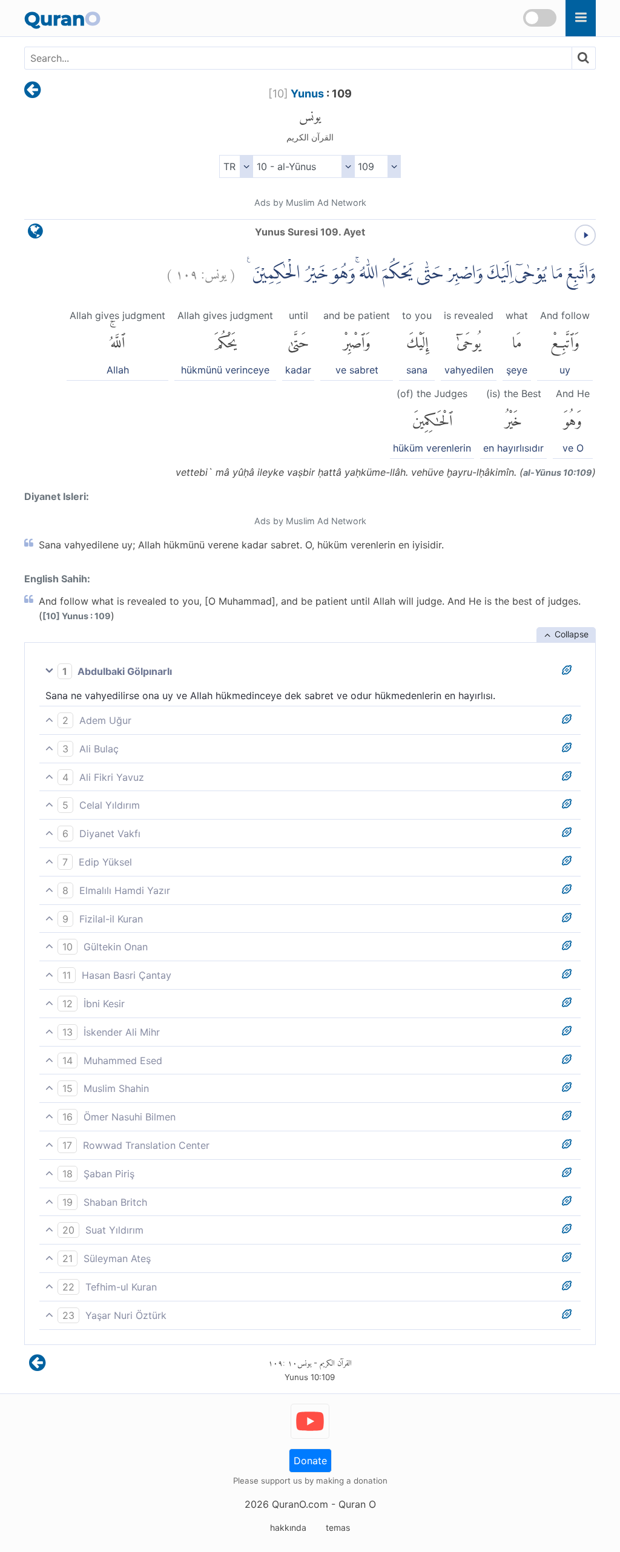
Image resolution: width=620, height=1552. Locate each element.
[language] (35, 234)
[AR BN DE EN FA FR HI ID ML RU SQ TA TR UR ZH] (235, 166)
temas (338, 1527)
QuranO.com (300, 1504)
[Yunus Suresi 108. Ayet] (32, 91)
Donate (310, 1461)
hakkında (288, 1527)
